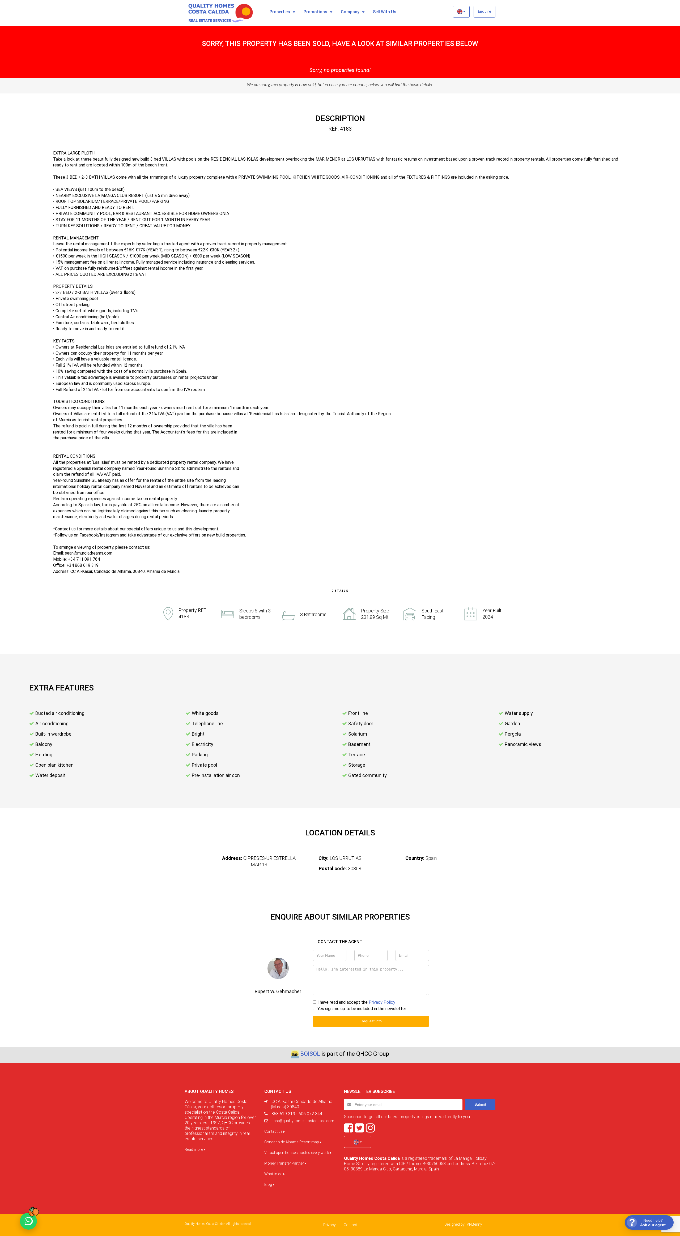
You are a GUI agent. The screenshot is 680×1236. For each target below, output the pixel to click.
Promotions (315, 11)
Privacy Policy (382, 1002)
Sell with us (384, 11)
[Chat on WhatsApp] (28, 1221)
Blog (268, 1184)
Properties (280, 11)
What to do (273, 1174)
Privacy (329, 1225)
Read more (194, 1149)
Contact (350, 1225)
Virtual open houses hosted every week (297, 1153)
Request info (371, 1021)
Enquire (484, 11)
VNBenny (474, 1224)
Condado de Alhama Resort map (292, 1142)
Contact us (273, 1131)
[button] (461, 12)
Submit (480, 1104)
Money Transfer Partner (284, 1163)
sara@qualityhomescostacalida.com (302, 1121)
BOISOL (310, 1053)
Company (350, 11)
